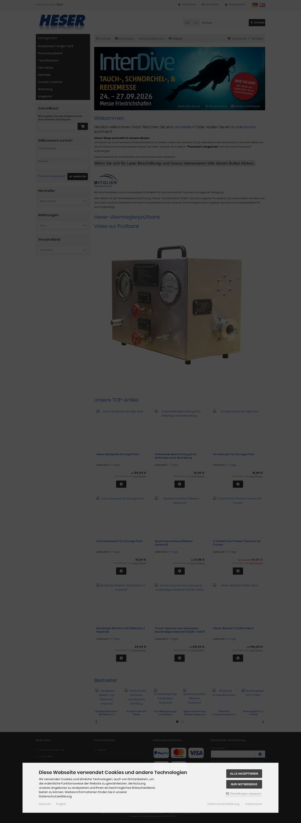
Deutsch (45, 804)
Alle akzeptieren (244, 773)
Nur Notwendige (244, 784)
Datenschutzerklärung (223, 804)
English (61, 804)
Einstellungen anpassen (245, 793)
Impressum (253, 804)
